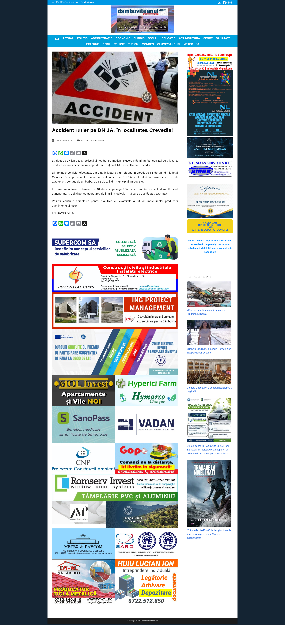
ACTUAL (85, 140)
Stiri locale (98, 140)
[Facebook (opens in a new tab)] (224, 2)
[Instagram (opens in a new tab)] (230, 2)
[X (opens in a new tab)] (219, 2)
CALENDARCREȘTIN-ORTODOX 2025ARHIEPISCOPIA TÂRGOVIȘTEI (210, 226)
